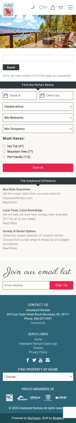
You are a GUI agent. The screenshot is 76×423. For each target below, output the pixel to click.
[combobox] (38, 377)
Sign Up (61, 285)
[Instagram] (48, 360)
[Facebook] (28, 360)
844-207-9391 (43, 318)
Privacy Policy (38, 352)
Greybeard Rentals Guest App (38, 343)
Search (11, 67)
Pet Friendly (18, 157)
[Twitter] (34, 360)
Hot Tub (15, 146)
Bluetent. (58, 418)
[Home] (8, 9)
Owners (38, 348)
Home (38, 339)
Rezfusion (34, 418)
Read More (10, 202)
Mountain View (20, 151)
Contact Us (38, 323)
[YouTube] (41, 360)
